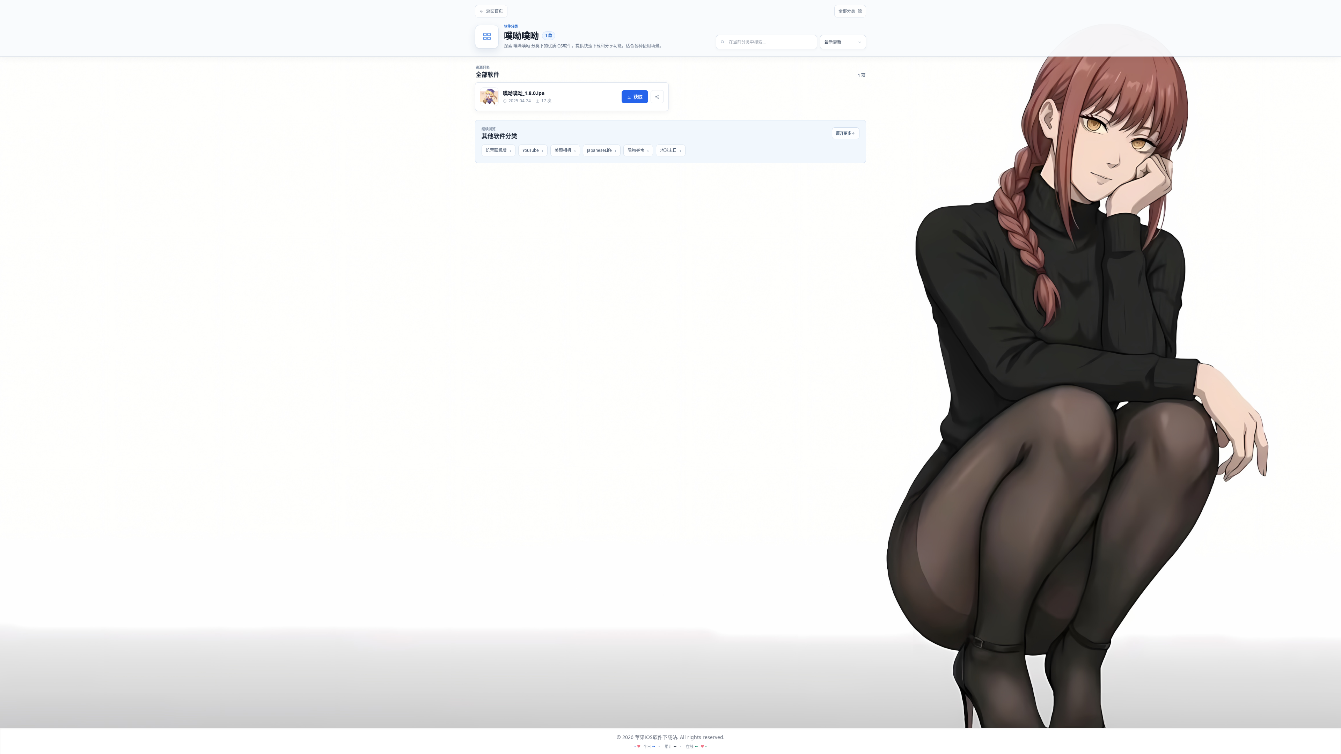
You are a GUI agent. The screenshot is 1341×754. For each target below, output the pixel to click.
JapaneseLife (599, 150)
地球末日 (668, 150)
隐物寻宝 (636, 150)
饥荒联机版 (496, 150)
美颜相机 (563, 150)
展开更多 (843, 133)
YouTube (530, 150)
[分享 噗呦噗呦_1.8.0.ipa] (657, 96)
